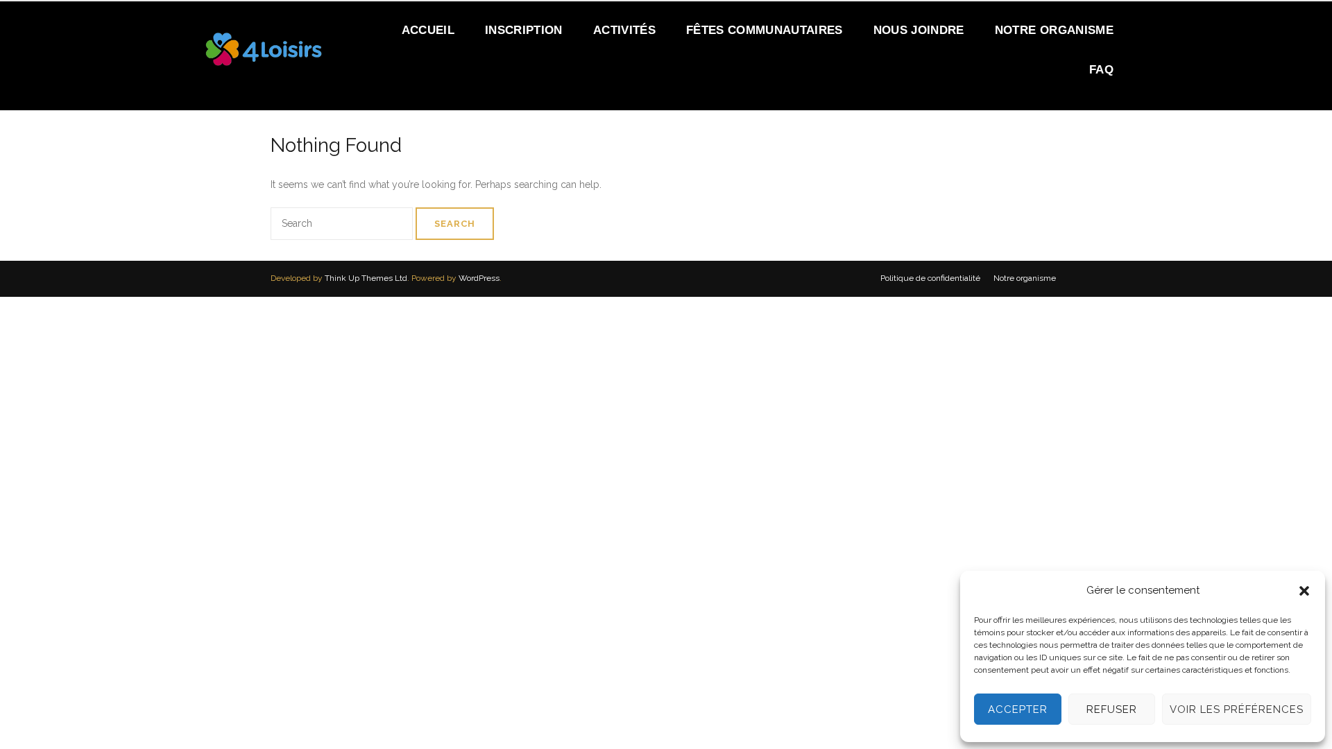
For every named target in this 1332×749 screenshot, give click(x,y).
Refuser (1111, 709)
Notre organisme (1024, 278)
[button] (1304, 591)
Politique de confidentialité (930, 278)
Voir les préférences (1237, 709)
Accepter (1018, 709)
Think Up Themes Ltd (366, 278)
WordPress (479, 278)
